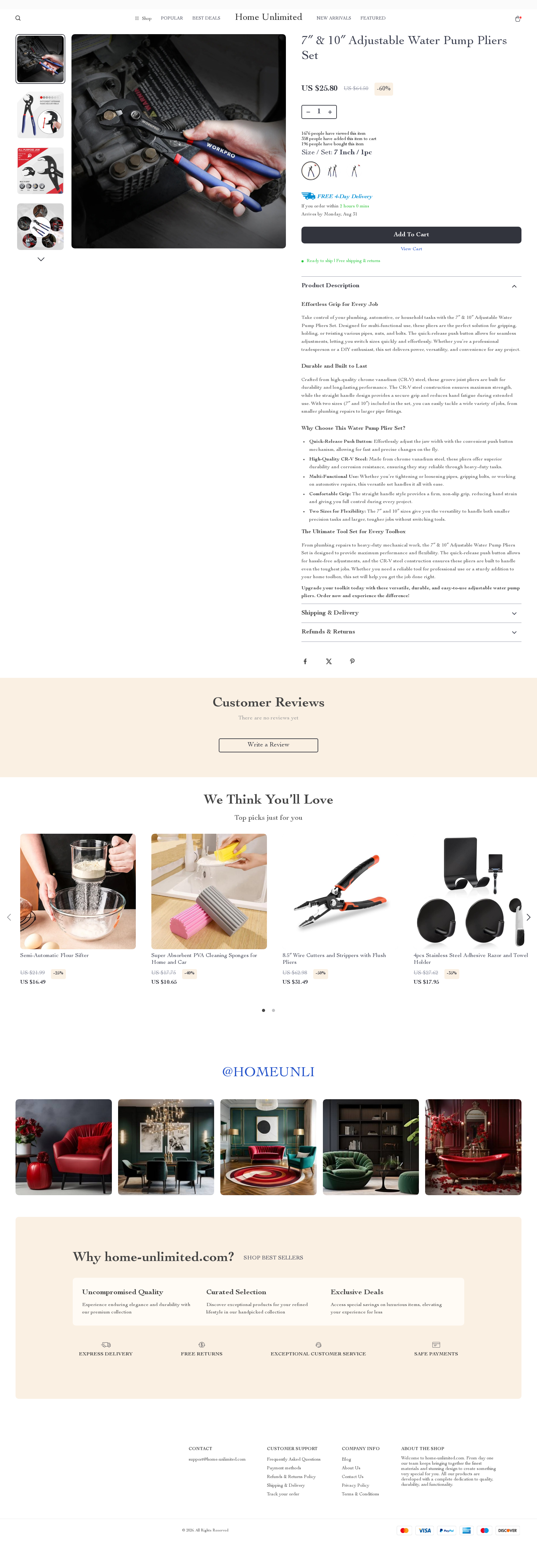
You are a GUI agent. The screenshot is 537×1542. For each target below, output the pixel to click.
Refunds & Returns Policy (291, 1477)
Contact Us (353, 1477)
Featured (373, 18)
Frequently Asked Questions (294, 1460)
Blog (346, 1460)
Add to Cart (411, 235)
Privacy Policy (355, 1486)
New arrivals (334, 18)
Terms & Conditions (360, 1494)
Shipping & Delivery (286, 1486)
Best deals (206, 18)
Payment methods (284, 1468)
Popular (172, 18)
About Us (351, 1468)
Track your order (283, 1494)
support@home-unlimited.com (217, 1460)
